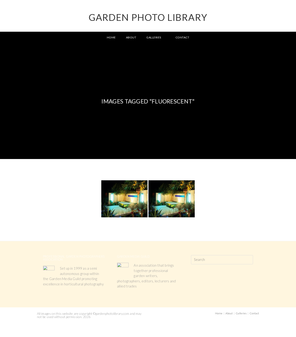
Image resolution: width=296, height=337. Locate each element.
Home (218, 313)
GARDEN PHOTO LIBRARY (148, 17)
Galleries (241, 313)
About (229, 313)
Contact (254, 313)
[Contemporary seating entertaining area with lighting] (124, 198)
